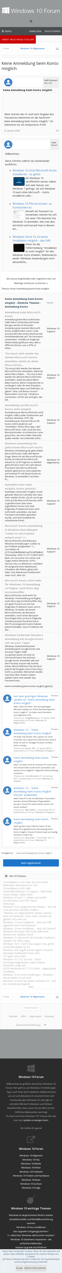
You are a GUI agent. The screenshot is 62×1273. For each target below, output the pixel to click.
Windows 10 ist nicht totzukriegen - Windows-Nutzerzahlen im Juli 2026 (28, 976)
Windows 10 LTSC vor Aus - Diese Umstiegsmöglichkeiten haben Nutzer (24, 961)
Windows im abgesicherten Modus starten (31, 1215)
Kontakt (13, 1016)
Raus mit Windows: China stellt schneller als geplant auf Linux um (27, 917)
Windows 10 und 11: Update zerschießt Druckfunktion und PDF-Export (24, 899)
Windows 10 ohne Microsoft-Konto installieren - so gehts (35, 172)
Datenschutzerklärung (28, 1024)
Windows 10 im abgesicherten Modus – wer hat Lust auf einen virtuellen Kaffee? (29, 908)
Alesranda (29, 837)
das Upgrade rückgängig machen (30, 1231)
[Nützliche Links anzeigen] (57, 48)
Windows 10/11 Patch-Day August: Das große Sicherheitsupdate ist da (28, 945)
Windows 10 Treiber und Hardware (31, 1175)
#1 (57, 130)
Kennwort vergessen (14, 965)
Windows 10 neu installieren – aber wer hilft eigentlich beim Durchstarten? (27, 924)
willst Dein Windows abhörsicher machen (32, 1235)
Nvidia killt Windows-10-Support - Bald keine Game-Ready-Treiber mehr (27, 893)
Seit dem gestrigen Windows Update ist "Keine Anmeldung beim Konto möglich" (34, 699)
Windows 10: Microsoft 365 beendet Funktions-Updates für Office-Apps (29, 939)
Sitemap (49, 1016)
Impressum (35, 1016)
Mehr (31, 986)
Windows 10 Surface (31, 1183)
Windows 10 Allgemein (31, 1155)
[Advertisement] (32, 102)
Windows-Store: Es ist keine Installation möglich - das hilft (31, 238)
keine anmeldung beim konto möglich (34, 853)
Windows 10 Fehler (31, 1167)
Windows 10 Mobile (31, 1163)
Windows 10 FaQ (31, 1159)
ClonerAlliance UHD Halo (17, 888)
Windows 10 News (31, 1179)
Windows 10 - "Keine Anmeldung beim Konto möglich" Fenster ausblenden (33, 791)
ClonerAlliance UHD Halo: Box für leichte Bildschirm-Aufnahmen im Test (25, 883)
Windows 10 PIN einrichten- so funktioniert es (32, 205)
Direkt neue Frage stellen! (18, 39)
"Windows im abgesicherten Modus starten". (28, 913)
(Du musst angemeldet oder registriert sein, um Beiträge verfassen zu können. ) (31, 281)
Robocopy (8, 903)
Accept (19, 1268)
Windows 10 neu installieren (31, 1227)
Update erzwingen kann (35, 1120)
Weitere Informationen (35, 1268)
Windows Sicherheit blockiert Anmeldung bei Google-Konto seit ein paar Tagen (24, 638)
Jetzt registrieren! (31, 862)
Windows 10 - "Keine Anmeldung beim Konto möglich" (33, 731)
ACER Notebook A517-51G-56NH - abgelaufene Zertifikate (29, 970)
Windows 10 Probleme (31, 1171)
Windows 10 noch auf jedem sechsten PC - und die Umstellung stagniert (29, 982)
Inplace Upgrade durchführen (31, 1247)
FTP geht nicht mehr (14, 956)
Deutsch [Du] (30, 1007)
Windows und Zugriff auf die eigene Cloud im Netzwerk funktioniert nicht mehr (28, 951)
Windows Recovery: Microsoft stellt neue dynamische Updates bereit (26, 933)
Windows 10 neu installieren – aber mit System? (29, 928)
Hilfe (23, 1016)
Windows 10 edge (31, 1187)
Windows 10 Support (45, 750)
